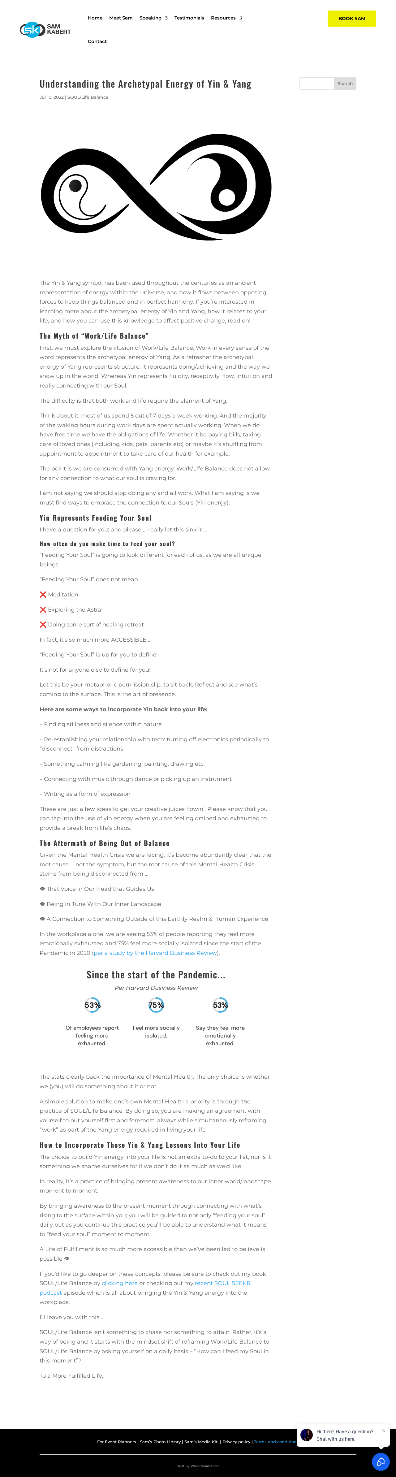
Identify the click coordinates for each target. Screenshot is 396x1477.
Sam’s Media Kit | (203, 1441)
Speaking (150, 18)
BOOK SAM (351, 18)
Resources (223, 18)
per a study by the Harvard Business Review (155, 953)
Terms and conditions (276, 1441)
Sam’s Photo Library (161, 1441)
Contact (97, 41)
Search (345, 83)
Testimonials (189, 18)
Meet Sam (121, 18)
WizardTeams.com (205, 1466)
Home (95, 18)
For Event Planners (116, 1441)
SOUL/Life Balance (88, 97)
